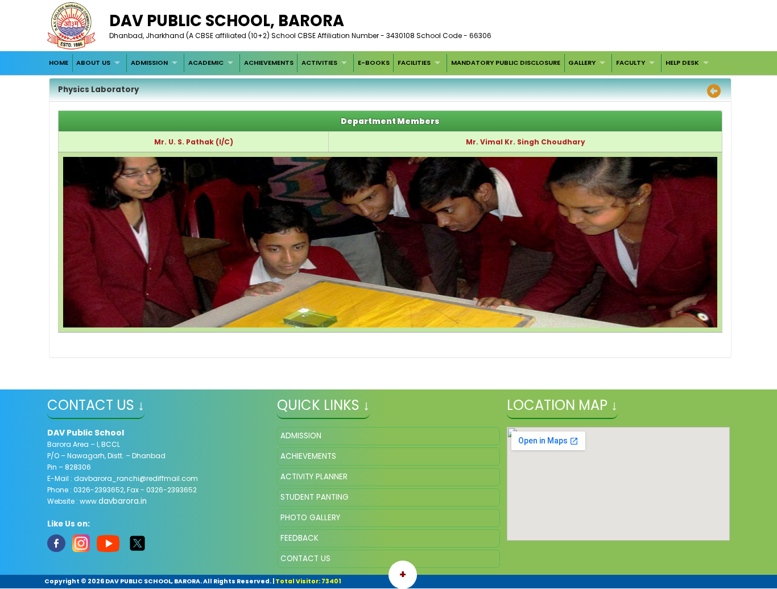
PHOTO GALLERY (310, 517)
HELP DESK (682, 62)
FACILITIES (414, 62)
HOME (58, 62)
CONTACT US (305, 558)
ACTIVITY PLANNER (314, 476)
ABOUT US (93, 62)
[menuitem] (58, 63)
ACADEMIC (206, 62)
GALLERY (582, 62)
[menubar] (380, 63)
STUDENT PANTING (314, 497)
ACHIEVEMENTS (269, 62)
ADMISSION (149, 62)
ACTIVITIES (319, 62)
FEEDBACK (299, 538)
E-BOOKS (374, 62)
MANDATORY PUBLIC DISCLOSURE (505, 62)
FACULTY (630, 62)
